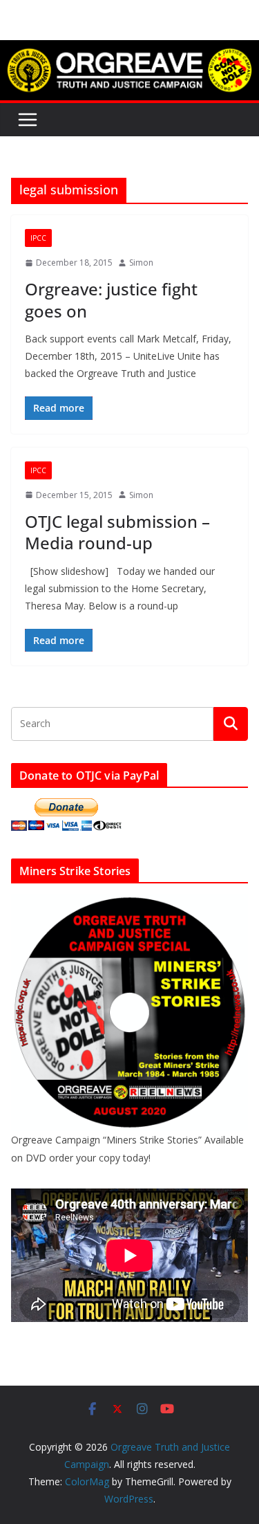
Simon (141, 262)
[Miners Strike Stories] (129, 902)
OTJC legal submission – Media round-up (117, 532)
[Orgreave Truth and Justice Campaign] (129, 49)
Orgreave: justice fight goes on (111, 299)
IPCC (38, 238)
